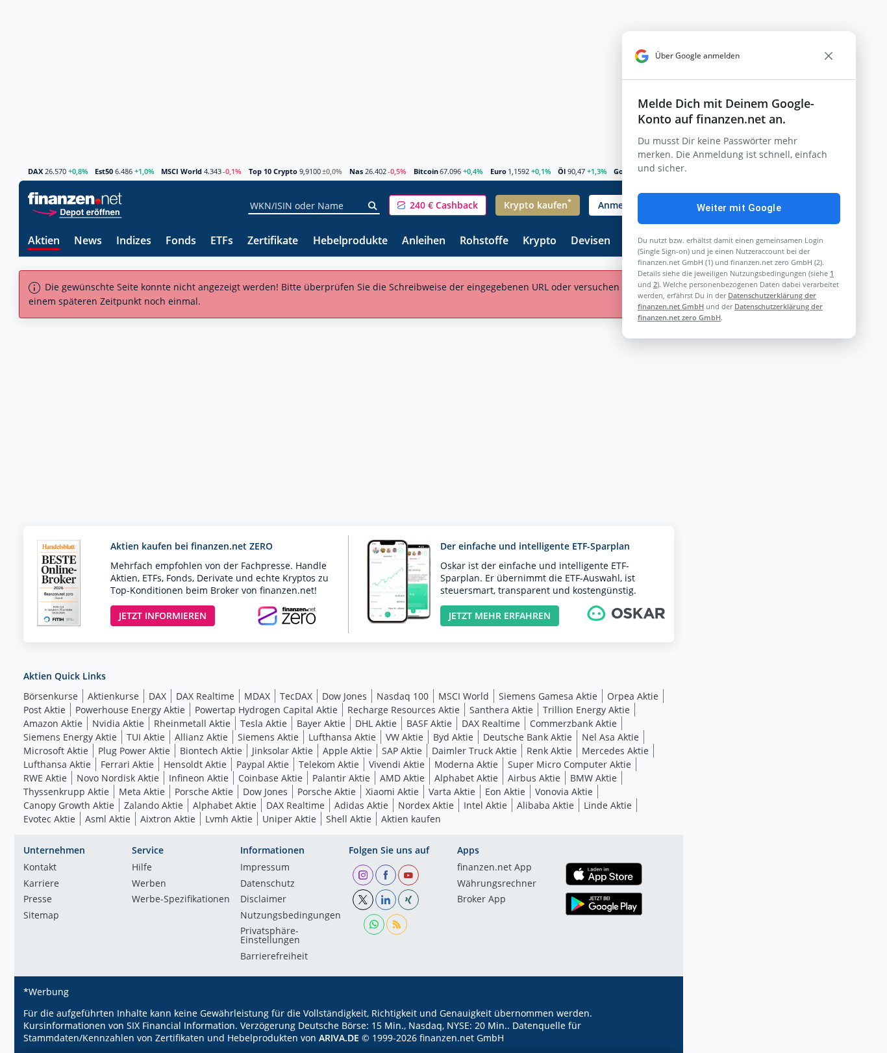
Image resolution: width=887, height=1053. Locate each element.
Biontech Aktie (211, 750)
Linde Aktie (608, 805)
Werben (149, 884)
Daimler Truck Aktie (474, 750)
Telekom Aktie (329, 764)
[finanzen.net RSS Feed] (396, 924)
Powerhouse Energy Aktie (130, 710)
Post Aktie (44, 710)
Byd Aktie (453, 737)
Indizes (133, 241)
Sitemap (41, 916)
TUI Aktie (146, 737)
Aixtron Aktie (167, 819)
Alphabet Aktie (466, 778)
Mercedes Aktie (615, 750)
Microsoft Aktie (55, 750)
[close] (828, 56)
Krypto (539, 241)
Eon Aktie (505, 791)
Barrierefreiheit (274, 957)
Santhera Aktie (501, 710)
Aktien (44, 241)
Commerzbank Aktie (573, 723)
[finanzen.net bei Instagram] (363, 875)
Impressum (265, 868)
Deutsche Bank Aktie (527, 737)
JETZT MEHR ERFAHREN (500, 615)
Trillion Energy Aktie (586, 710)
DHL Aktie (376, 723)
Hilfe (142, 868)
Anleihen (423, 241)
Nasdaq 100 (403, 696)
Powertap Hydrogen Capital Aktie (266, 710)
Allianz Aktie (201, 737)
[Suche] (373, 206)
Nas (356, 171)
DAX (35, 171)
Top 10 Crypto (273, 171)
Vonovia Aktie (564, 791)
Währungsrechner (496, 884)
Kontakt (39, 868)
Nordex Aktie (426, 805)
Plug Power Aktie (134, 750)
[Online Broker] (76, 211)
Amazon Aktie (52, 723)
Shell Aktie (348, 819)
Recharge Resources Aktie (403, 710)
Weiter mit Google (739, 208)
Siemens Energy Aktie (70, 737)
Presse (37, 899)
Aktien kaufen (411, 819)
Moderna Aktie (466, 764)
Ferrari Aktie (127, 764)
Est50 (104, 171)
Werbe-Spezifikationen (181, 899)
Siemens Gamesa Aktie (548, 696)
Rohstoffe (484, 241)
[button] (437, 205)
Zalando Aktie (153, 805)
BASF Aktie (429, 723)
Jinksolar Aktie (282, 750)
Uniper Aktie (289, 819)
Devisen (590, 241)
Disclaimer (263, 899)
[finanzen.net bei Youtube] (408, 875)
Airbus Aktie (534, 778)
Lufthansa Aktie (342, 737)
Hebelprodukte (350, 241)
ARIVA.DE (339, 1038)
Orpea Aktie (632, 696)
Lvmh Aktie (229, 819)
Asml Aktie (108, 819)
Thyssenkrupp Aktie (66, 791)
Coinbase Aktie (270, 778)
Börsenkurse (50, 696)
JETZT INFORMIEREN (162, 615)
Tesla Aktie (263, 723)
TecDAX (296, 696)
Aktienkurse (113, 696)
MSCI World (181, 171)
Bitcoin (426, 171)
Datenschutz (267, 884)
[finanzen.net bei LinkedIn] (385, 899)
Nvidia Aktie (118, 723)
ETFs (221, 241)
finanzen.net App (494, 868)
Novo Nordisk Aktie (118, 778)
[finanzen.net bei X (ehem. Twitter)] (363, 899)
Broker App (481, 899)
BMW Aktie (593, 778)
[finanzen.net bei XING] (408, 899)
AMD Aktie (402, 778)
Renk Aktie (549, 750)
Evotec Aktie (49, 819)
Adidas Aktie (361, 805)
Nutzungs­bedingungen (290, 916)
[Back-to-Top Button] (652, 1039)
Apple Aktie (347, 750)
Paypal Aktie (262, 764)
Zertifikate (272, 241)
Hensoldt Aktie (195, 764)
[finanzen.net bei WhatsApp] (374, 924)
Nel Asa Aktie (610, 737)
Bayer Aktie (321, 723)
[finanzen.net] (75, 198)
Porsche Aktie (204, 791)
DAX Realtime (205, 696)
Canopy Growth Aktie (68, 805)
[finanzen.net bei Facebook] (385, 875)
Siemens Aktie (268, 737)
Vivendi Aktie (397, 764)
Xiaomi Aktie (392, 791)
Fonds (181, 241)
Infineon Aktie (199, 778)
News (88, 241)
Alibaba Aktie (545, 805)
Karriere (41, 884)
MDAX (257, 696)
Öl (562, 171)
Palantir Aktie (341, 778)
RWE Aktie (45, 778)
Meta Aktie (142, 791)
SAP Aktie (402, 750)
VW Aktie (404, 737)
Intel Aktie (485, 805)
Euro (498, 171)
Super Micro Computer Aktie (569, 764)
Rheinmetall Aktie (192, 723)
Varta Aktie (452, 791)
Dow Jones (344, 696)
